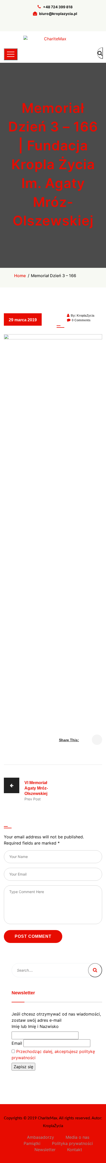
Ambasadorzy (40, 1137)
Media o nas (77, 1137)
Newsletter (45, 1149)
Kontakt (74, 1149)
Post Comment (33, 936)
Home (20, 275)
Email (17, 1043)
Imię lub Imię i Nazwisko (35, 1026)
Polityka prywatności (72, 1143)
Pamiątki (32, 1143)
